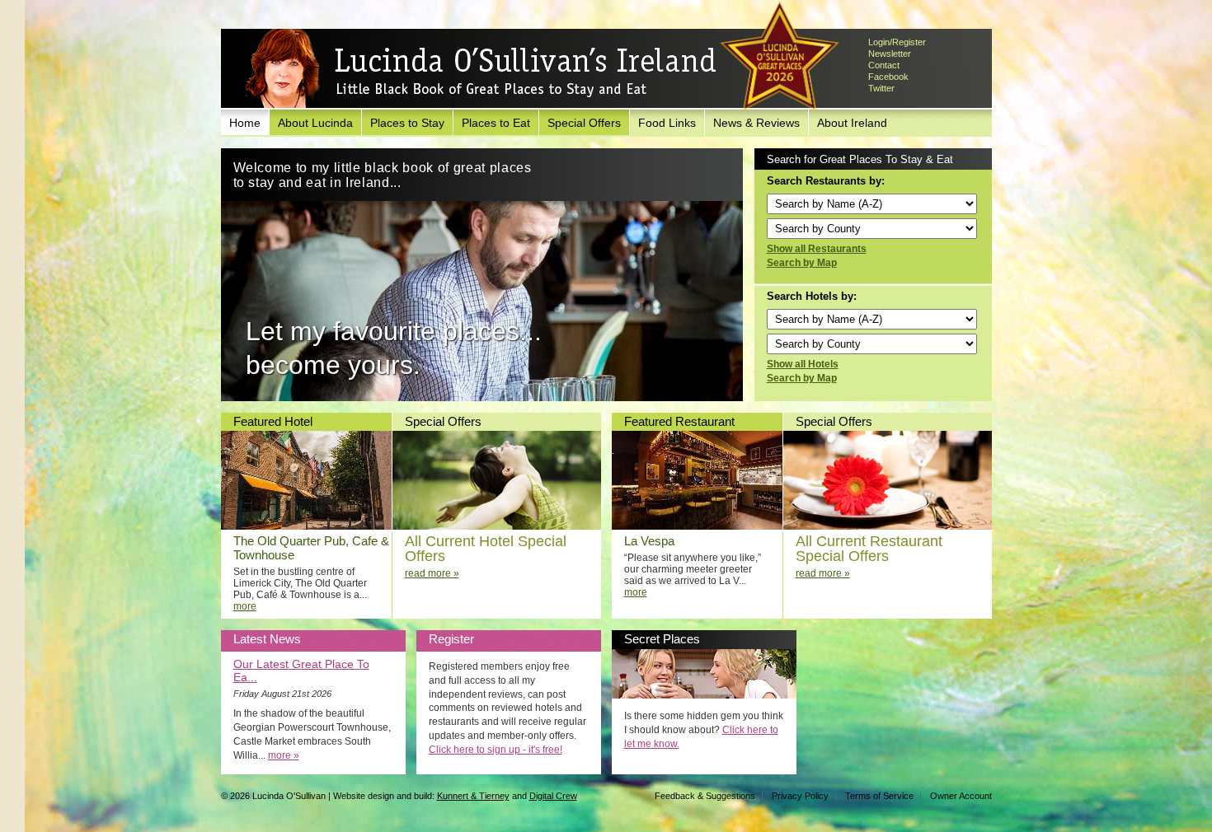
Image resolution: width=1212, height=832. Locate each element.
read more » (432, 573)
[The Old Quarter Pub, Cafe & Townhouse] (306, 526)
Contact (884, 65)
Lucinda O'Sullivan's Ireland (481, 69)
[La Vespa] (697, 526)
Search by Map (802, 263)
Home (245, 122)
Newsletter (889, 53)
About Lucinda (315, 122)
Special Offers (584, 122)
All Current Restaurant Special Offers (869, 548)
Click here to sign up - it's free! (495, 749)
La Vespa (649, 541)
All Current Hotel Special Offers (485, 548)
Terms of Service (879, 796)
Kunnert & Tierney (473, 796)
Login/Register (897, 42)
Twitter (881, 88)
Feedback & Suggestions (705, 796)
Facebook (888, 77)
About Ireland (852, 122)
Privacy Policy (800, 796)
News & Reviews (756, 122)
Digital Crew (553, 796)
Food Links (667, 122)
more (244, 606)
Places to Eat (496, 122)
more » (283, 755)
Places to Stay (407, 122)
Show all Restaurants (817, 249)
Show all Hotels (803, 364)
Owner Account (961, 796)
